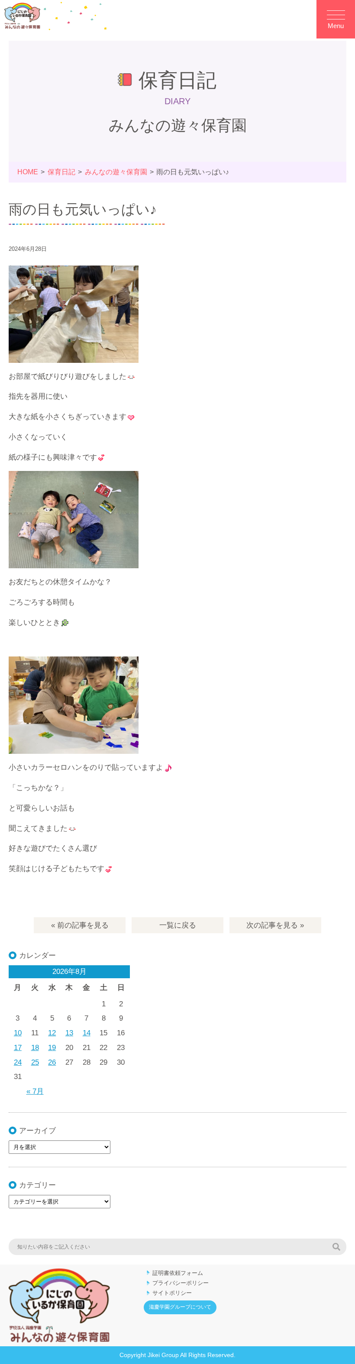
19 (52, 1048)
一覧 (177, 925)
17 (18, 1048)
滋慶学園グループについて (180, 1307)
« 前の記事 (80, 925)
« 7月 (35, 1091)
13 (69, 1033)
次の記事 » (275, 925)
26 (52, 1062)
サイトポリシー (172, 1293)
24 (18, 1062)
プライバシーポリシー (180, 1283)
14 (86, 1033)
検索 (336, 1247)
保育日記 (61, 172)
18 (35, 1048)
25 (35, 1062)
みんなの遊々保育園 (116, 172)
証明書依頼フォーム (177, 1273)
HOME (27, 172)
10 (18, 1033)
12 (52, 1033)
